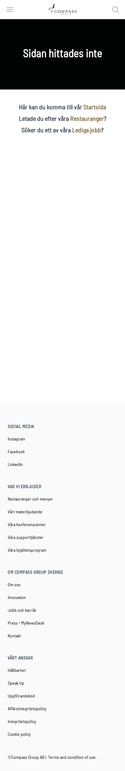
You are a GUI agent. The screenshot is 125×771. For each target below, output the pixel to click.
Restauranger (87, 118)
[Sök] (115, 10)
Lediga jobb (86, 130)
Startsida (94, 107)
